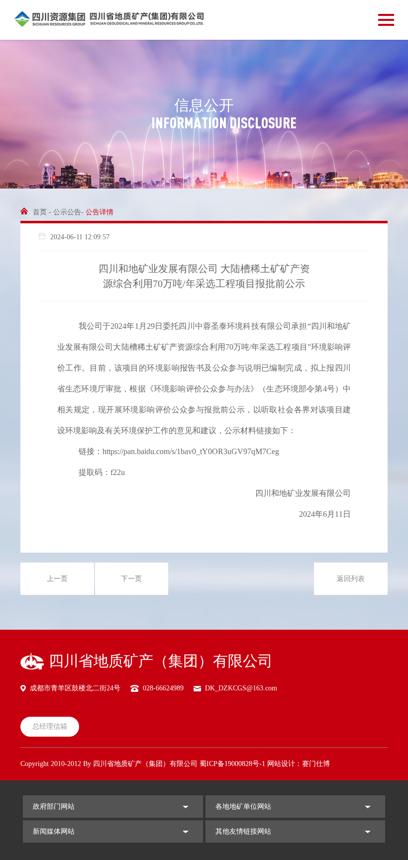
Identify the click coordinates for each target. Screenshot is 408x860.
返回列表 (351, 578)
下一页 (131, 578)
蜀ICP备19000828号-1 (232, 763)
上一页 (57, 578)
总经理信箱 (49, 726)
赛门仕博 (316, 763)
